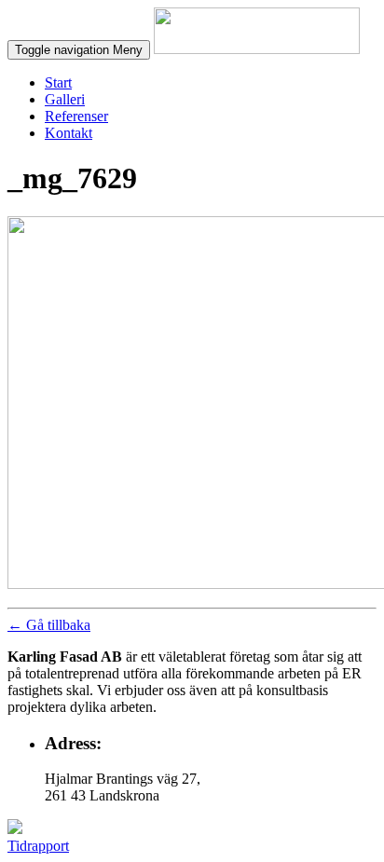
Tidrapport (38, 846)
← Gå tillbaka (48, 625)
